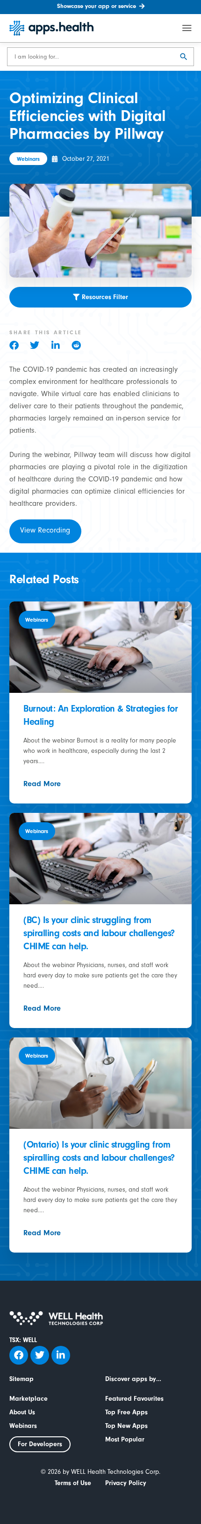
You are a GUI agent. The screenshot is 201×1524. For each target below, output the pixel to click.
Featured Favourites (134, 1399)
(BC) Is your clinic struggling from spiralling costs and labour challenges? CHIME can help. (99, 933)
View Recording (45, 531)
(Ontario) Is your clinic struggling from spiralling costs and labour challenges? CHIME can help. (99, 1157)
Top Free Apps (126, 1412)
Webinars (23, 1426)
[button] (19, 345)
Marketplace (28, 1399)
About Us (22, 1412)
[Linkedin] (60, 1355)
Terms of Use (73, 1483)
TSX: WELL (23, 1340)
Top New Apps (126, 1426)
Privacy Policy (125, 1483)
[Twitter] (39, 1355)
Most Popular (124, 1439)
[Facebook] (18, 1355)
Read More (42, 784)
